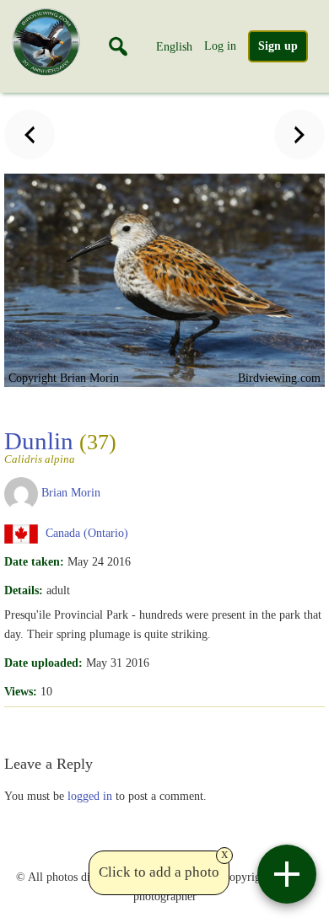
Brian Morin (70, 492)
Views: (20, 691)
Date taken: (34, 561)
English (174, 46)
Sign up (278, 46)
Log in (220, 45)
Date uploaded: (43, 662)
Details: (23, 590)
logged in (89, 795)
